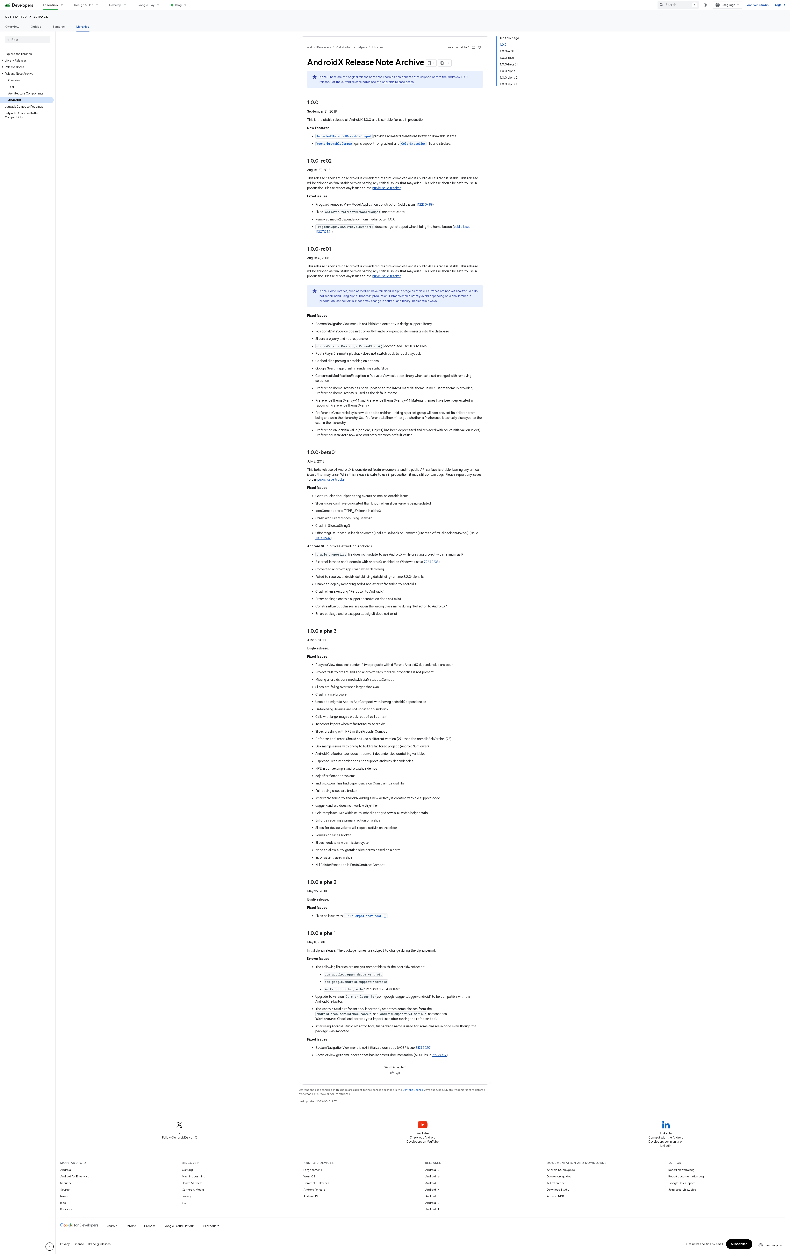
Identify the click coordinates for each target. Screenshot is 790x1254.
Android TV (310, 1196)
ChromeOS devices (316, 1183)
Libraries (82, 26)
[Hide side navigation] (49, 1246)
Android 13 (432, 1196)
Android (65, 1170)
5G (184, 1203)
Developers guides (559, 1176)
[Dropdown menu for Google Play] (160, 5)
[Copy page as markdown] (442, 62)
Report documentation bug (686, 1176)
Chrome (130, 1226)
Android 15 (432, 1183)
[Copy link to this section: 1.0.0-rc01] (335, 249)
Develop (115, 5)
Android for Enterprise (74, 1176)
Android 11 (432, 1209)
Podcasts (66, 1209)
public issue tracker (386, 188)
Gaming (187, 1170)
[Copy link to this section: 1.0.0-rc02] (336, 161)
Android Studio (758, 5)
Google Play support (681, 1183)
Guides (36, 26)
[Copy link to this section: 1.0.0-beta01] (341, 452)
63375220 (423, 1048)
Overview (12, 26)
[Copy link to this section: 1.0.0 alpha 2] (340, 882)
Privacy (186, 1196)
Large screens (312, 1170)
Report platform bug (681, 1170)
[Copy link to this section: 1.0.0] (322, 102)
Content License (413, 1090)
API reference (556, 1183)
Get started (16, 17)
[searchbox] (27, 39)
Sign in (780, 5)
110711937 (323, 538)
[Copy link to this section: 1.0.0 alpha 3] (341, 631)
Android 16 (432, 1176)
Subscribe (739, 1244)
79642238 (431, 562)
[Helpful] (474, 47)
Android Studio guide (561, 1170)
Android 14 (432, 1189)
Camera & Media (193, 1189)
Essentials (50, 5)
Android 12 (432, 1203)
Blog (178, 5)
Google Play (146, 5)
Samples (59, 26)
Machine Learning (193, 1176)
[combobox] (678, 5)
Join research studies (682, 1189)
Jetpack (41, 17)
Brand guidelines (99, 1244)
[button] (27, 60)
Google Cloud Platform (179, 1226)
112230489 (424, 205)
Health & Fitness (192, 1183)
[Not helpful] (480, 47)
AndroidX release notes (398, 82)
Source (65, 1189)
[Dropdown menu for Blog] (187, 5)
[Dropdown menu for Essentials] (63, 5)
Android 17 (432, 1170)
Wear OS (309, 1176)
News (63, 1196)
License (79, 1244)
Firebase (150, 1226)
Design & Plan (83, 5)
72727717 (439, 1055)
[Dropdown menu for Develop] (126, 5)
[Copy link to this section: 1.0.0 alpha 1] (340, 933)
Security (65, 1183)
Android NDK (555, 1196)
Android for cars (314, 1189)
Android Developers (319, 47)
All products (211, 1226)
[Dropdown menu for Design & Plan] (98, 5)
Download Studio (558, 1189)
